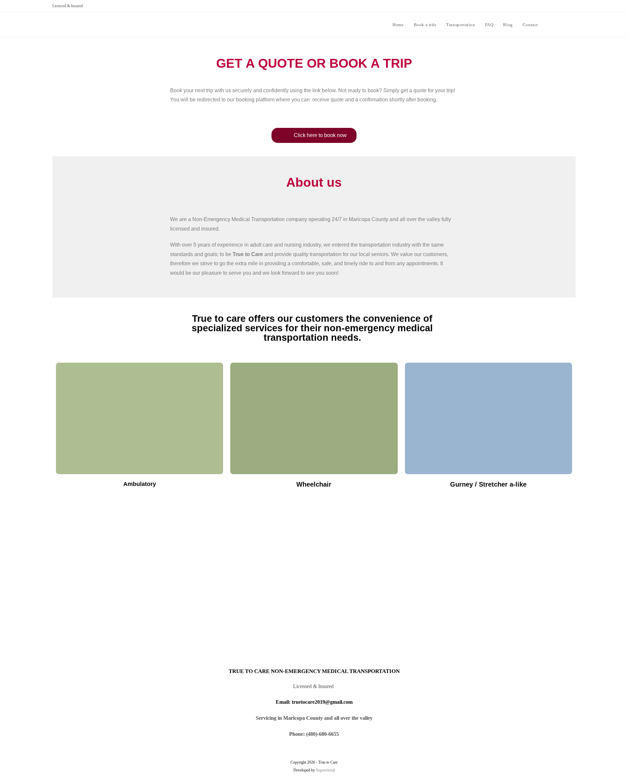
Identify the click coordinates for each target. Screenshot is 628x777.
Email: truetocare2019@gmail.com (314, 702)
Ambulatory (139, 484)
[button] (314, 135)
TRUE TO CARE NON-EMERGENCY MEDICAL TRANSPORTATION (314, 671)
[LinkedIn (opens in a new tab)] (573, 24)
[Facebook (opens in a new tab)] (563, 24)
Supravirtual (325, 770)
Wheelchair (313, 484)
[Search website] (549, 25)
